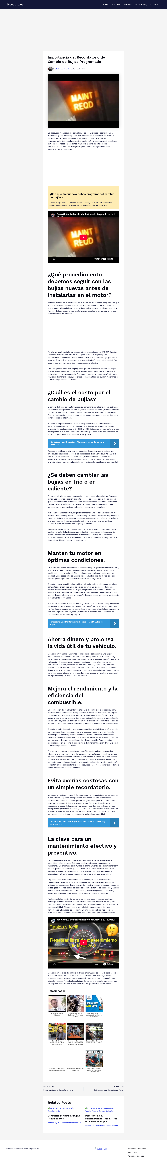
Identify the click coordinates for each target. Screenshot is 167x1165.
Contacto (154, 4)
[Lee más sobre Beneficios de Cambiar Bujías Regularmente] (65, 1109)
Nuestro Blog (141, 4)
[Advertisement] (83, 26)
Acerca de (115, 4)
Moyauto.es (15, 4)
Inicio (105, 4)
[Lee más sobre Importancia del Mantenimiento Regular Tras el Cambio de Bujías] (102, 1109)
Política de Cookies (136, 1156)
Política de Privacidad (137, 1148)
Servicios (128, 4)
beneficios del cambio (72, 1123)
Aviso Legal (132, 1152)
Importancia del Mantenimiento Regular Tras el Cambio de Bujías (101, 1118)
